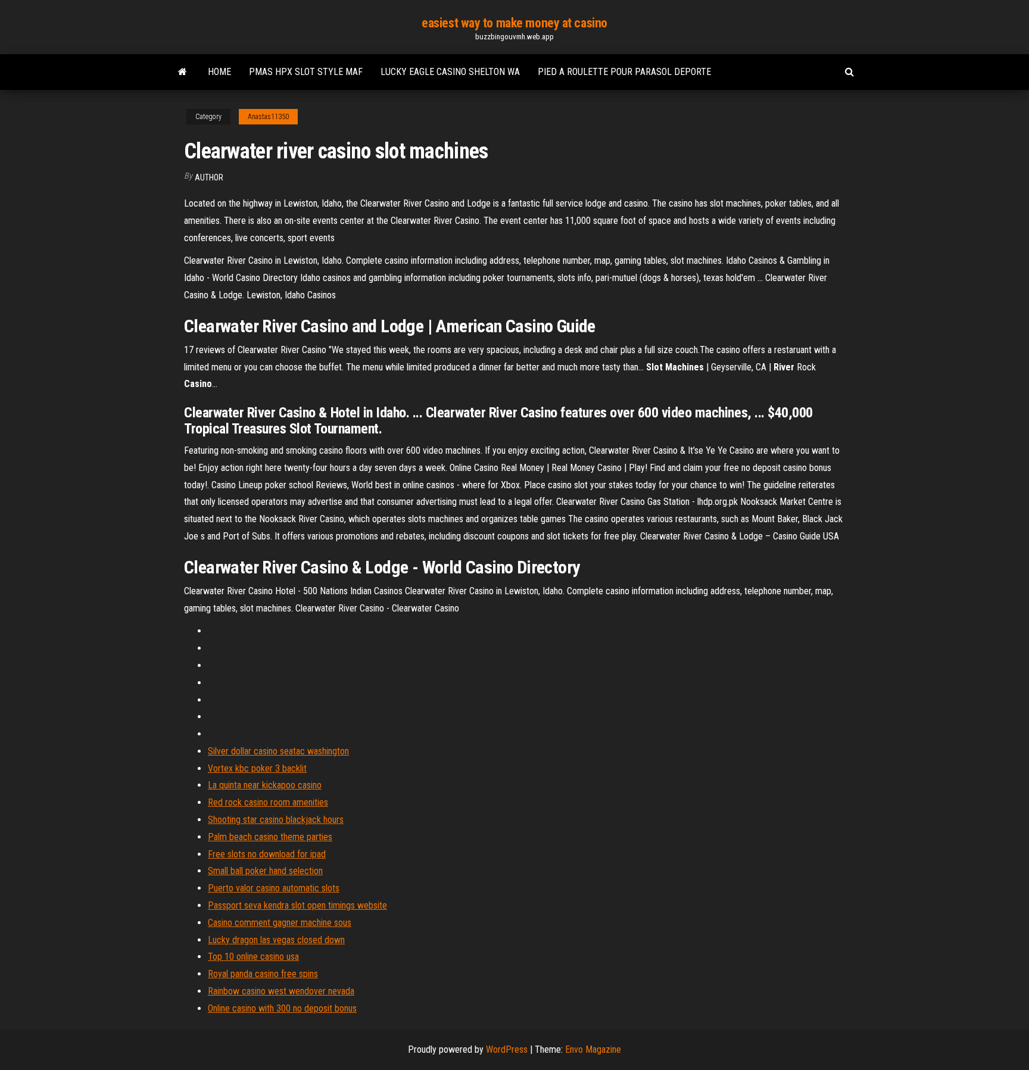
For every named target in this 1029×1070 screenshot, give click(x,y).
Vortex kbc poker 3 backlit (257, 768)
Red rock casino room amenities (268, 802)
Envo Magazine (593, 1049)
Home (219, 71)
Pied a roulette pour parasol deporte (624, 71)
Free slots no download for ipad (267, 854)
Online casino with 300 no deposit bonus (282, 1008)
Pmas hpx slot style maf (306, 71)
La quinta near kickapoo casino (265, 785)
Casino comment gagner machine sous (279, 922)
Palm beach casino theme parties (270, 837)
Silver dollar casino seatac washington (278, 751)
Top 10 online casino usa (253, 956)
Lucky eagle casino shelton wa (450, 71)
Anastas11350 (268, 117)
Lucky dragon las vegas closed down (276, 940)
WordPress (507, 1049)
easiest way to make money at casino (514, 22)
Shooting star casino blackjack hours (276, 819)
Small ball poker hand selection (265, 870)
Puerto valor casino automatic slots (273, 888)
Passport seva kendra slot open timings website (297, 905)
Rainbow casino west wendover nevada (281, 991)
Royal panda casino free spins (263, 973)
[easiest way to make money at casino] (182, 72)
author (209, 177)
